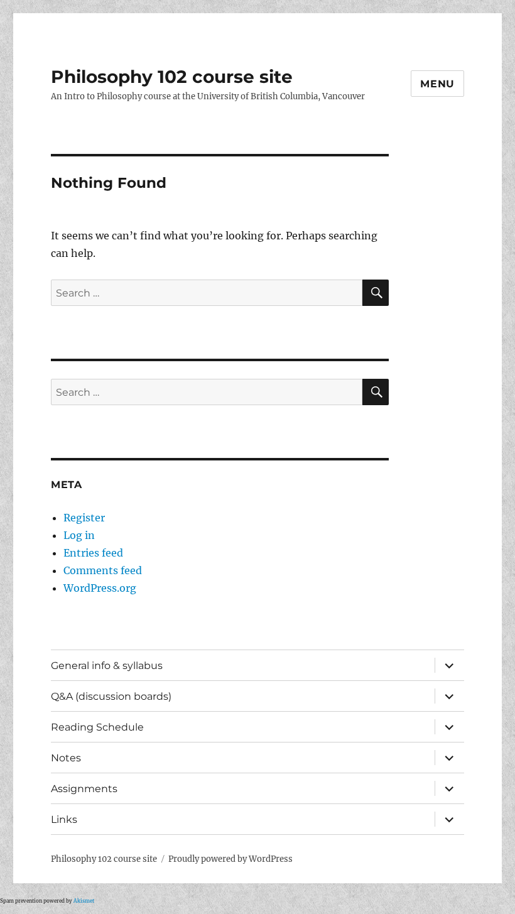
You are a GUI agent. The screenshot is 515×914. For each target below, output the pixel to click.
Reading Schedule (97, 727)
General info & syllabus (107, 666)
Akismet (83, 901)
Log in (79, 535)
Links (64, 819)
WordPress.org (99, 588)
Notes (66, 758)
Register (84, 517)
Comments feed (102, 570)
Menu (437, 84)
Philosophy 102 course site (172, 76)
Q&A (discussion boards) (111, 696)
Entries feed (93, 553)
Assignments (84, 789)
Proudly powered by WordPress (230, 859)
